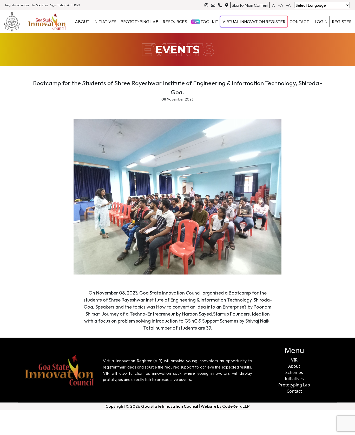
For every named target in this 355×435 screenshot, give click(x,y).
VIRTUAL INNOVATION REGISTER (253, 21)
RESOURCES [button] (175, 21)
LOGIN (321, 21)
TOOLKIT (205, 21)
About (294, 366)
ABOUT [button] (82, 21)
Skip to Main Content (250, 5)
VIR (294, 360)
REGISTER (342, 21)
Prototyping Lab (294, 385)
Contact (294, 391)
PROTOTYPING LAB (140, 21)
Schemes (294, 372)
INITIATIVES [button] (105, 21)
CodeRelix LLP (235, 406)
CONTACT (299, 21)
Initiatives (294, 379)
